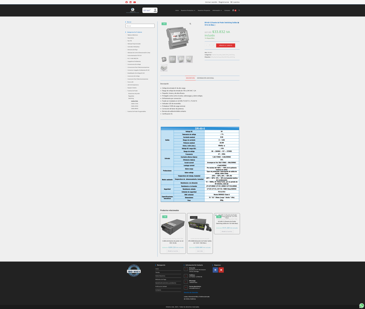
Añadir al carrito (225, 45)
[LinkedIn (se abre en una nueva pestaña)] (130, 2)
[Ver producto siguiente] (238, 22)
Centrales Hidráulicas (133, 47)
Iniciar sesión (211, 2)
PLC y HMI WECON (133, 58)
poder (222, 57)
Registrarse (224, 2)
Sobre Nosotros (160, 276)
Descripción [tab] (190, 78)
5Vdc (212, 57)
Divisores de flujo (133, 49)
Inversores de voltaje (134, 76)
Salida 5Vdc (134, 101)
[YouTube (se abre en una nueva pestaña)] (134, 2)
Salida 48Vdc (134, 108)
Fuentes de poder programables (137, 111)
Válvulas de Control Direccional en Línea (139, 52)
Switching (131, 98)
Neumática (131, 38)
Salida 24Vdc (134, 106)
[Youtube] (221, 270)
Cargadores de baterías (134, 61)
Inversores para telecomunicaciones (138, 79)
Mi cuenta (235, 2)
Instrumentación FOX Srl (134, 55)
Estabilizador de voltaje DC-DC (136, 73)
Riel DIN (226, 57)
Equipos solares (132, 88)
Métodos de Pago (160, 279)
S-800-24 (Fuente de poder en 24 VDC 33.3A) (172, 242)
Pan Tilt (130, 41)
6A (215, 57)
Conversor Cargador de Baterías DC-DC (139, 70)
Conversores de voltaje (134, 64)
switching (232, 57)
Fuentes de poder (133, 91)
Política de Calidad (161, 286)
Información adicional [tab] (205, 78)
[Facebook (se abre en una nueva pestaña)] (127, 2)
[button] (190, 23)
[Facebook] (215, 270)
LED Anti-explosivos (133, 85)
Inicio (157, 269)
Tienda (157, 272)
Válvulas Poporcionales (134, 44)
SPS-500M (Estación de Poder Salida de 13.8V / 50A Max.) (199, 242)
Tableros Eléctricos (133, 35)
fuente (218, 57)
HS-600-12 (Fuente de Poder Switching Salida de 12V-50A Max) (227, 222)
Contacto (158, 290)
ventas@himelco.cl (194, 288)
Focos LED (130, 82)
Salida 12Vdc (134, 103)
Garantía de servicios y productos (165, 283)
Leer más (200, 251)
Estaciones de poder (134, 93)
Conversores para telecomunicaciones (138, 67)
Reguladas (131, 96)
